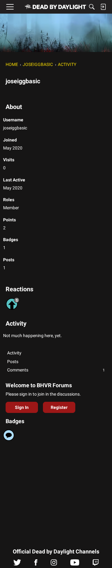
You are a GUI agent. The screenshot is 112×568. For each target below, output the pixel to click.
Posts (12, 361)
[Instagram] (54, 563)
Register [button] (59, 407)
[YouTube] (74, 563)
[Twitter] (17, 563)
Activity (14, 352)
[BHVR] (56, 7)
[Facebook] (35, 563)
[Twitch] (96, 563)
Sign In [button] (22, 407)
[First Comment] (9, 435)
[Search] (91, 7)
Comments (56, 369)
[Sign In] (103, 7)
